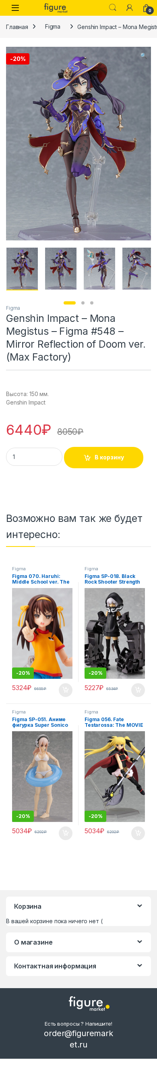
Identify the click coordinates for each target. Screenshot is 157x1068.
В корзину (109, 457)
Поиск (112, 7)
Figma (52, 26)
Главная (17, 26)
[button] (143, 55)
